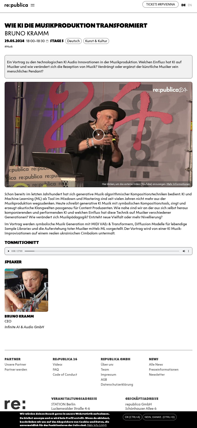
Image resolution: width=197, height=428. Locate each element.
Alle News (156, 364)
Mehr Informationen (178, 184)
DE (183, 5)
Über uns (107, 364)
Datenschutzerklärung (117, 384)
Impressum (108, 375)
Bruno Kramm (27, 33)
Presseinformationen (164, 369)
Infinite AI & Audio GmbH (24, 327)
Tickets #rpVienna (160, 4)
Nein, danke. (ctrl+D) (160, 417)
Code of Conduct (65, 375)
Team (105, 369)
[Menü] (33, 5)
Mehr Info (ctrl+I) (97, 425)
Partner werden (16, 369)
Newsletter (157, 375)
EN (190, 5)
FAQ (56, 369)
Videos (57, 364)
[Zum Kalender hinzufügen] (47, 41)
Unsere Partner (15, 364)
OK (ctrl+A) (132, 417)
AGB (104, 380)
